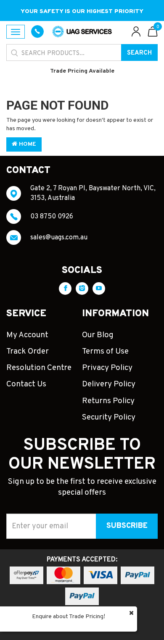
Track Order (27, 351)
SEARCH (139, 53)
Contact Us (26, 384)
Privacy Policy (107, 368)
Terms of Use (105, 351)
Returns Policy (108, 401)
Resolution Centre (38, 368)
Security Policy (108, 417)
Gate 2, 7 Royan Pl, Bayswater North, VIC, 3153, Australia (93, 193)
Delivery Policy (108, 384)
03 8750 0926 (51, 216)
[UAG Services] (82, 31)
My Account (27, 335)
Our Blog (98, 335)
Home (26, 144)
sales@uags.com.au (58, 237)
